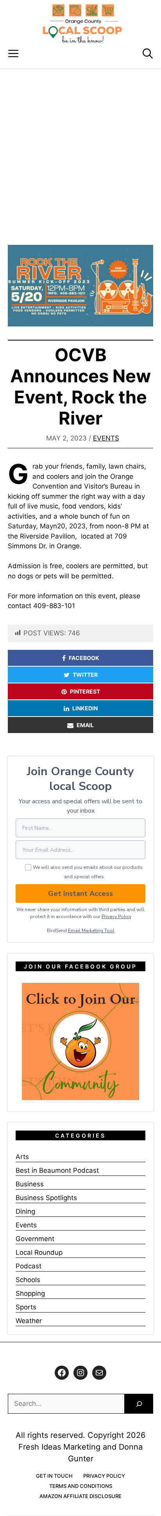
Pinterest (85, 691)
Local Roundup (39, 1252)
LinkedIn (85, 708)
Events (106, 438)
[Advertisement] (80, 152)
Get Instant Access (80, 893)
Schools (28, 1280)
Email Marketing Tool (91, 930)
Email (85, 725)
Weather (29, 1321)
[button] (147, 53)
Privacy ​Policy (116, 916)
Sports (26, 1307)
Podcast (28, 1266)
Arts (22, 1157)
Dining (25, 1211)
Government (35, 1239)
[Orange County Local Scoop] (82, 23)
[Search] (139, 1404)
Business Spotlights (46, 1198)
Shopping (30, 1293)
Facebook (84, 658)
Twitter (85, 674)
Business (30, 1184)
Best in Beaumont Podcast (57, 1170)
